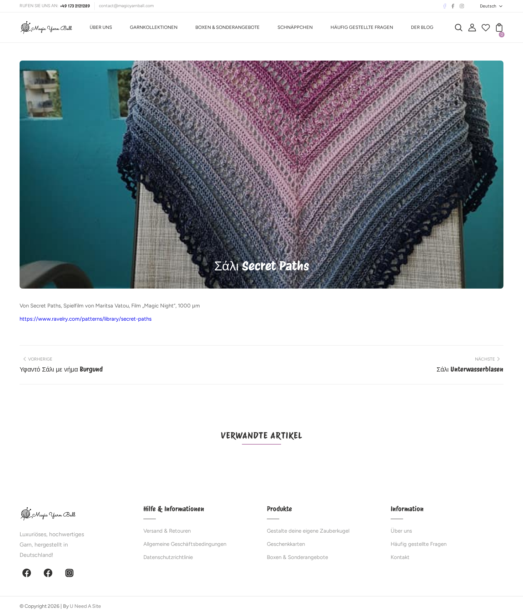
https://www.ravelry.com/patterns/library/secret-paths (86, 319)
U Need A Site (85, 606)
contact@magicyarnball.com (126, 5)
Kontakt (400, 557)
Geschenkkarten (286, 544)
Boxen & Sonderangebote (297, 557)
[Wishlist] (485, 29)
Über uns (401, 531)
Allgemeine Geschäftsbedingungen (184, 544)
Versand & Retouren (167, 531)
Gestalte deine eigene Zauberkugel (308, 531)
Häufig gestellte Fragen (419, 544)
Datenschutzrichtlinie (168, 557)
